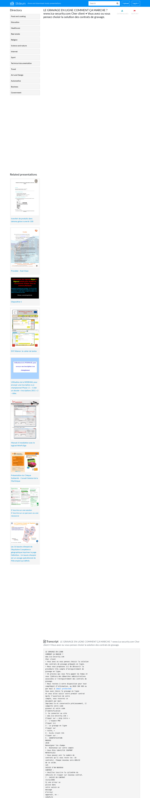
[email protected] (64, 689)
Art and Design (17, 75)
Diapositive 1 (16, 302)
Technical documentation (21, 63)
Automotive (16, 81)
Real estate (15, 34)
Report (135, 14)
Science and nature (19, 46)
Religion (14, 40)
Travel (13, 69)
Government (16, 93)
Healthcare (15, 28)
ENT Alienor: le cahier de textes (24, 351)
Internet (14, 52)
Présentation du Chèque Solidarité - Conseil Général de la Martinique (24, 478)
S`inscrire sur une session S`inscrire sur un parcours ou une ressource (24, 513)
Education (15, 22)
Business (14, 87)
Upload (126, 3)
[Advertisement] (25, 132)
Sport (13, 57)
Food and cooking (18, 16)
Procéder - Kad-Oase (19, 271)
